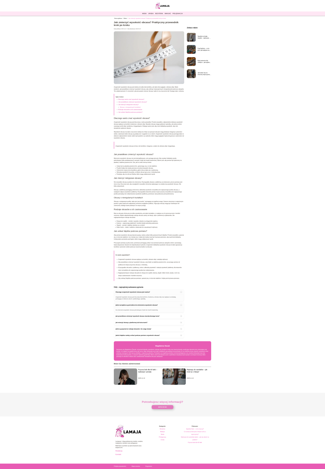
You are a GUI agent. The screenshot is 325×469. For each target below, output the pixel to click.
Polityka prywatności (120, 466)
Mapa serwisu (136, 466)
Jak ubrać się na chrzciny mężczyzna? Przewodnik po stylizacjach (204, 73)
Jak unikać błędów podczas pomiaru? (130, 112)
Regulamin (148, 466)
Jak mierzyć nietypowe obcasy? (128, 104)
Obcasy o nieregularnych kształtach (130, 107)
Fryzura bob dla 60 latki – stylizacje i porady (147, 371)
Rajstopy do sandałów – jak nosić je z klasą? (197, 371)
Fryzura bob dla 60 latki (195, 442)
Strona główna (118, 18)
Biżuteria (159, 13)
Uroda (151, 13)
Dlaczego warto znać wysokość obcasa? (131, 99)
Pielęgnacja (178, 13)
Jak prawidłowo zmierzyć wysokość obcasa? (132, 102)
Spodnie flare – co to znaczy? (195, 429)
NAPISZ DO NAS (162, 407)
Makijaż (168, 13)
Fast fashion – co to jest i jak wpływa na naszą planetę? (203, 49)
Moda (144, 13)
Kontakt (118, 454)
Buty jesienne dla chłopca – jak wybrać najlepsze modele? (204, 61)
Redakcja (118, 451)
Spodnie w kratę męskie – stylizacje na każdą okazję (204, 37)
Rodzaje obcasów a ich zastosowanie (130, 109)
